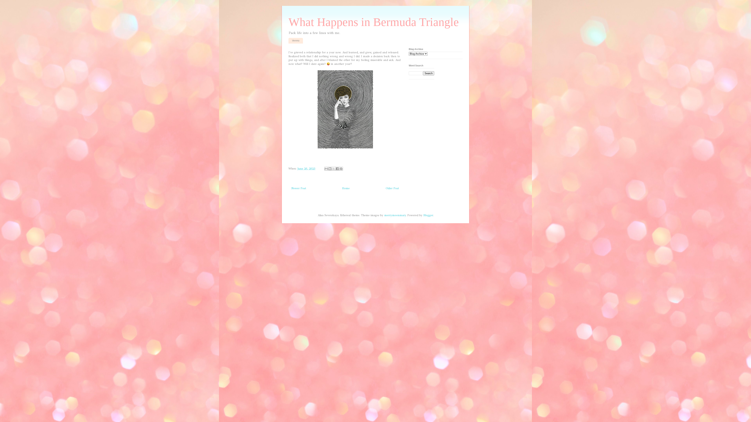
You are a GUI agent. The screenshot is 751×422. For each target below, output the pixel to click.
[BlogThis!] (330, 169)
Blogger (428, 215)
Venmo (295, 40)
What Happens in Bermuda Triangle (373, 22)
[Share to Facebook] (337, 169)
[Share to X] (334, 169)
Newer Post (298, 188)
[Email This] (326, 169)
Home (346, 188)
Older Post (392, 188)
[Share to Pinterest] (341, 169)
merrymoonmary (395, 215)
